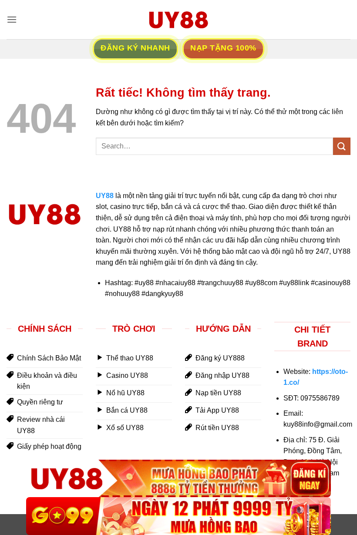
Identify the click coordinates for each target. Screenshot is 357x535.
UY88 (105, 195)
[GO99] (178, 516)
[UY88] (178, 479)
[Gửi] (341, 146)
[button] (12, 19)
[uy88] (178, 19)
